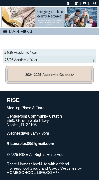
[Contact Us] (84, 3)
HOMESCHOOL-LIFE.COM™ (33, 172)
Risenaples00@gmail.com (30, 144)
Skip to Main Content (28, 159)
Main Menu (20, 31)
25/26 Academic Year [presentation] (21, 60)
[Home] (68, 3)
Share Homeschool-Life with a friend (38, 164)
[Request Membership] (76, 3)
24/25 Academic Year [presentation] (20, 52)
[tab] (49, 52)
